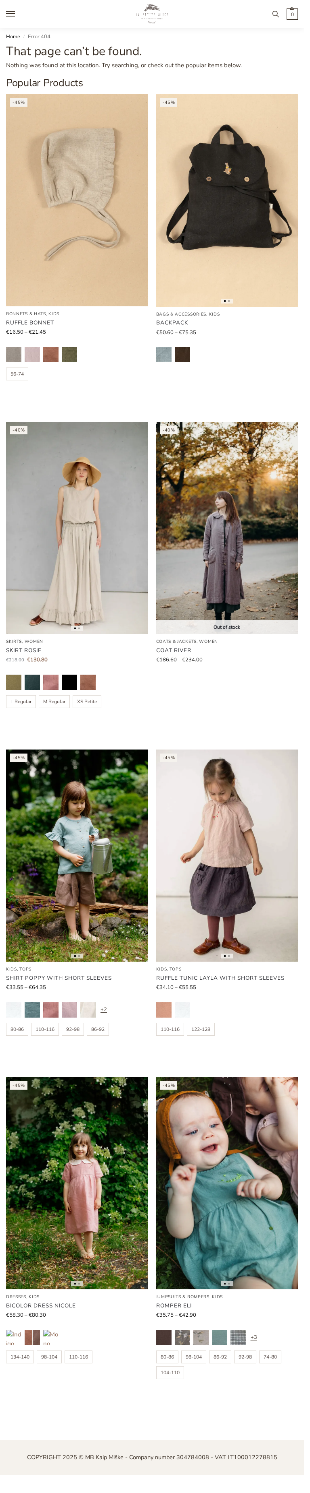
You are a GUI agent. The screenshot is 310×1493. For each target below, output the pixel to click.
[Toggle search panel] (276, 14)
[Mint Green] (219, 1337)
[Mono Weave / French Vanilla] (51, 1337)
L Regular (20, 701)
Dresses (16, 1297)
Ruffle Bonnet (30, 322)
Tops (25, 969)
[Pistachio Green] (13, 682)
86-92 (98, 1029)
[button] (291, 14)
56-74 (17, 374)
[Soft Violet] (69, 1010)
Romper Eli (174, 1305)
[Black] (69, 682)
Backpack (172, 322)
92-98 (73, 1029)
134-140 (19, 1357)
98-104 (49, 1357)
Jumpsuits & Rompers (182, 1297)
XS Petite (87, 701)
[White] (13, 1010)
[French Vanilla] (88, 1010)
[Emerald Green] (32, 682)
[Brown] (164, 1337)
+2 (104, 1009)
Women (34, 641)
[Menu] (18, 14)
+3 (254, 1337)
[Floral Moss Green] (182, 1337)
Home (13, 36)
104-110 (170, 1372)
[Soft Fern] (69, 354)
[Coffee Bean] (182, 354)
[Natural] (13, 354)
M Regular (54, 701)
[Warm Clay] (51, 354)
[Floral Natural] (201, 1337)
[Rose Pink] (164, 1010)
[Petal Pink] (51, 682)
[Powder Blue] (164, 354)
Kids (53, 314)
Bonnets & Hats (26, 314)
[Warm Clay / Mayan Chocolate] (32, 1337)
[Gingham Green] (238, 1337)
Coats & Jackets (176, 641)
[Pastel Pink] (32, 354)
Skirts (14, 641)
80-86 (17, 1029)
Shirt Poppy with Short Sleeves (59, 978)
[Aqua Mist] (32, 1010)
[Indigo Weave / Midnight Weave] (13, 1337)
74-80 (270, 1357)
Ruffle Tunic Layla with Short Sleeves (220, 978)
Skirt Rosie (24, 650)
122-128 (200, 1029)
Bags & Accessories (181, 314)
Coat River (173, 650)
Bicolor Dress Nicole (41, 1305)
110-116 (45, 1029)
